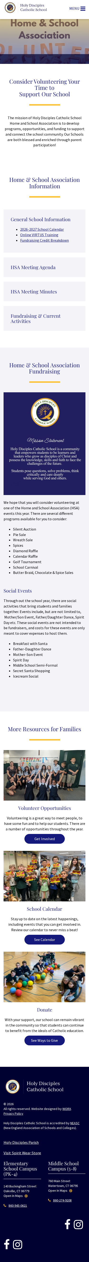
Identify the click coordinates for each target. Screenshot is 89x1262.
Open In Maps (13, 1196)
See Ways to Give (44, 1040)
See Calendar (44, 939)
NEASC (75, 1123)
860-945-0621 (18, 1205)
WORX (66, 1109)
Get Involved (44, 838)
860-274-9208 (62, 1200)
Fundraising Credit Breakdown (44, 240)
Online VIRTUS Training (39, 234)
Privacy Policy (13, 1113)
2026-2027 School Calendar (42, 229)
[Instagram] (78, 1224)
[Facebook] (67, 1224)
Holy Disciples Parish (21, 1142)
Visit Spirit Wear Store (22, 1152)
